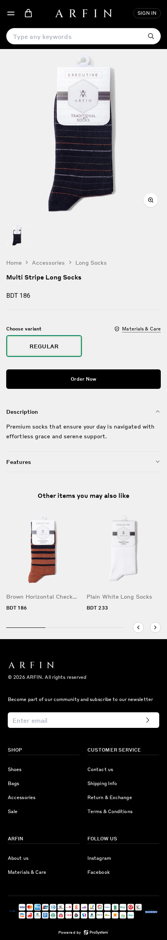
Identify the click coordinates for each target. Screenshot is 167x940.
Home (14, 262)
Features (18, 461)
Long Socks (91, 262)
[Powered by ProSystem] (96, 932)
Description (22, 411)
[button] (11, 13)
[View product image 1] (17, 235)
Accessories (48, 262)
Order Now (84, 379)
